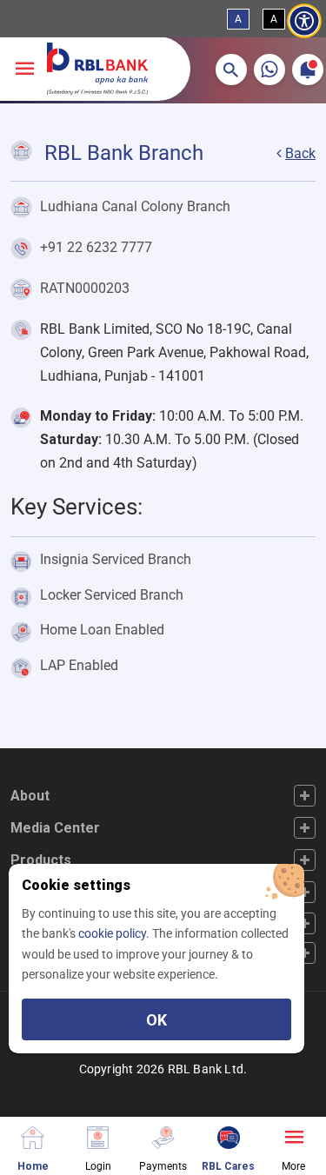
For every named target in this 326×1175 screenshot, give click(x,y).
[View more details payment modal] (163, 1135)
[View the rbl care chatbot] (228, 1135)
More (293, 1165)
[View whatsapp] (269, 69)
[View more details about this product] (293, 1135)
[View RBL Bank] (97, 69)
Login (98, 1165)
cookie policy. (115, 933)
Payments (163, 1165)
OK (156, 1020)
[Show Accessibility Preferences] (304, 21)
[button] (231, 69)
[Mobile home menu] (32, 1135)
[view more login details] (98, 1135)
